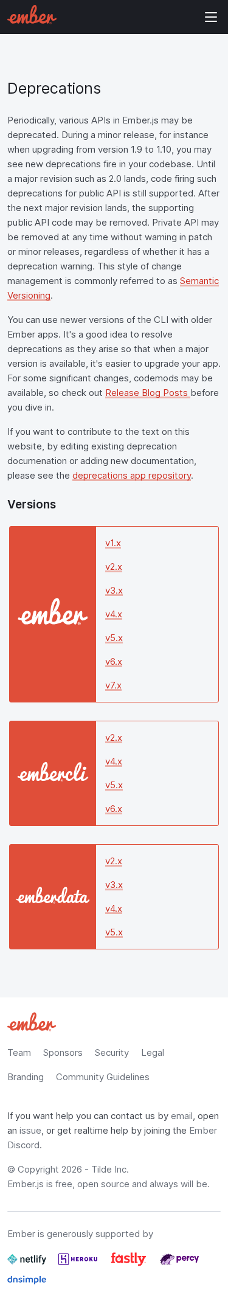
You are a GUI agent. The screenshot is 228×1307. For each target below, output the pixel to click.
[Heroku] (79, 1264)
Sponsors (63, 1052)
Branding (25, 1077)
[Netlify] (28, 1264)
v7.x (113, 685)
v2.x (113, 566)
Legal (152, 1052)
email (182, 1116)
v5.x (114, 637)
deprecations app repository (131, 475)
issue (30, 1130)
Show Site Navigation (211, 17)
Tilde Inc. (110, 1169)
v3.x (114, 590)
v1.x (113, 543)
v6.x (113, 661)
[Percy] (179, 1264)
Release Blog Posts (147, 392)
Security (112, 1052)
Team (19, 1052)
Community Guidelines (103, 1077)
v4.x (113, 614)
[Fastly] (129, 1264)
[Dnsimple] (26, 1285)
